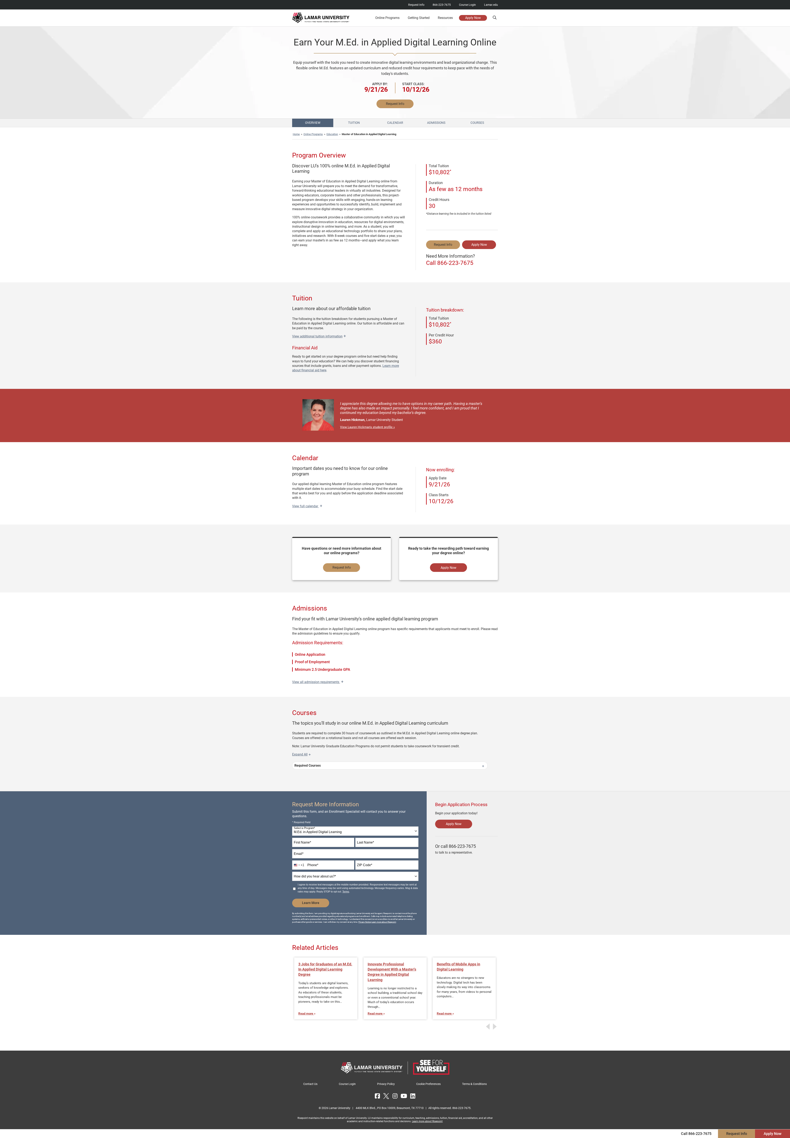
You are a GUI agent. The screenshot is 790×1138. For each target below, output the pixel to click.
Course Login (467, 4)
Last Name (365, 842)
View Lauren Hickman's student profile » (367, 427)
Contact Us (310, 1084)
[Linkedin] (413, 1096)
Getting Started (419, 18)
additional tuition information (319, 336)
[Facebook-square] (377, 1096)
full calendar (307, 506)
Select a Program (304, 828)
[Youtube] (404, 1096)
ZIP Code (364, 865)
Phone (312, 865)
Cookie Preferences (428, 1084)
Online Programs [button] (387, 18)
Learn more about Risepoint (383, 922)
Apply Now (473, 18)
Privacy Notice (364, 922)
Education (332, 134)
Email (298, 853)
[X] (386, 1096)
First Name (302, 842)
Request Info (416, 4)
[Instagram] (395, 1096)
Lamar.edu (491, 4)
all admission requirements (317, 682)
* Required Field (301, 822)
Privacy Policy (386, 1084)
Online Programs (313, 134)
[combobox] (355, 831)
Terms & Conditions (474, 1084)
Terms (345, 891)
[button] (494, 17)
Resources (445, 18)
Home (296, 134)
